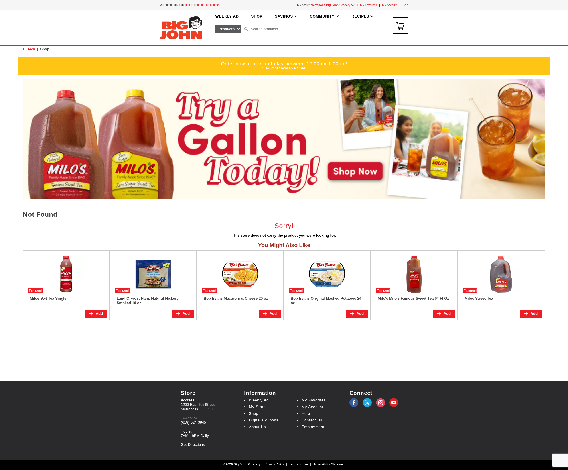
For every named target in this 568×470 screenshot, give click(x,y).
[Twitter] (367, 402)
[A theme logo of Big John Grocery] (181, 28)
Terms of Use (298, 464)
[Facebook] (353, 402)
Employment (313, 427)
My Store (257, 407)
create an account (208, 4)
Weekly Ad (259, 400)
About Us (257, 427)
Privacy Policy (274, 464)
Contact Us (312, 420)
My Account (389, 5)
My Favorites (368, 5)
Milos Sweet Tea (479, 298)
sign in (189, 4)
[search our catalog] (246, 29)
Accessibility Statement (329, 464)
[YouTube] (380, 402)
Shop (44, 49)
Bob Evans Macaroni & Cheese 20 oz (236, 298)
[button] (333, 5)
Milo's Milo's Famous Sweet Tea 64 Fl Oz (413, 298)
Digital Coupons (263, 420)
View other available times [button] (284, 68)
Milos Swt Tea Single (48, 298)
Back (30, 49)
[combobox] (228, 29)
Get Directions (193, 444)
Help (405, 5)
